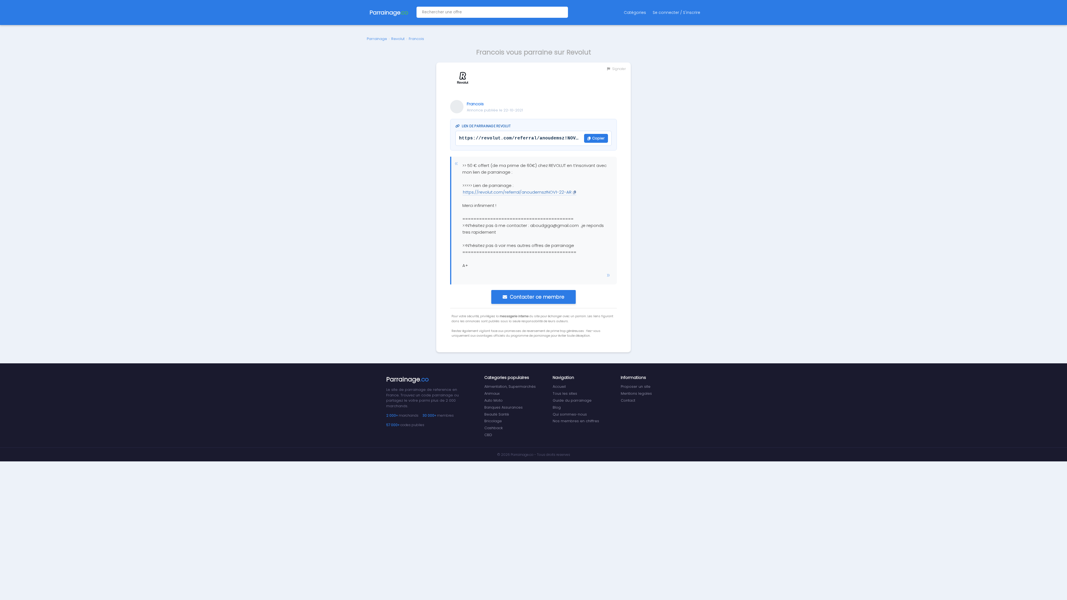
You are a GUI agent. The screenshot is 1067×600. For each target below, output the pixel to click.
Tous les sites (565, 393)
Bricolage (493, 421)
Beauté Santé (496, 414)
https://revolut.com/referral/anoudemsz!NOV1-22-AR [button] (517, 192)
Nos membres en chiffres (576, 421)
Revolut (398, 38)
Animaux (492, 393)
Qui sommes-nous (570, 414)
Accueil (559, 386)
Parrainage (377, 38)
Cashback (493, 428)
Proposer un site (635, 386)
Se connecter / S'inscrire (676, 12)
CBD (488, 435)
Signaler (618, 68)
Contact (628, 400)
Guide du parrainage (572, 400)
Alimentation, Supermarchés (510, 386)
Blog (557, 407)
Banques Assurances (503, 407)
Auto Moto (493, 400)
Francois (416, 38)
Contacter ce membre (537, 297)
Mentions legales (636, 393)
